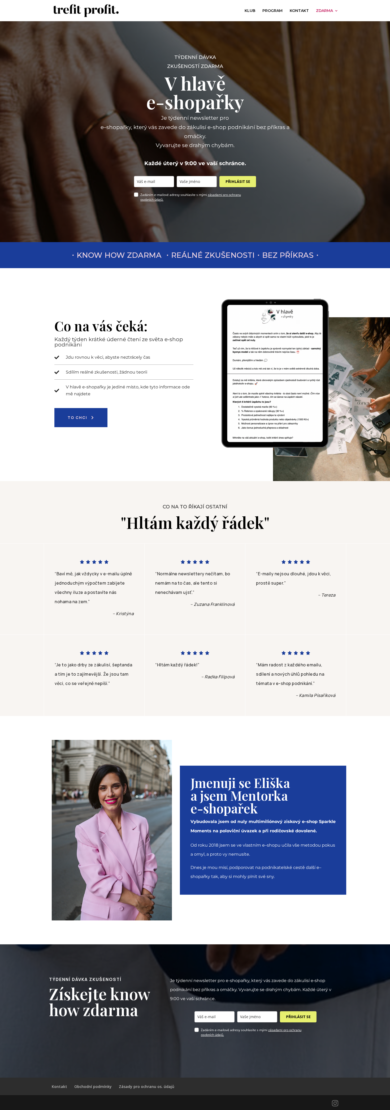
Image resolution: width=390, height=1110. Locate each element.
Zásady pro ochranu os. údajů (146, 1086)
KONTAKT (299, 11)
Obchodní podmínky (93, 1086)
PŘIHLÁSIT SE (238, 181)
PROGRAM (272, 11)
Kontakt (59, 1086)
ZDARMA (324, 11)
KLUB (250, 11)
